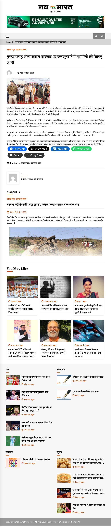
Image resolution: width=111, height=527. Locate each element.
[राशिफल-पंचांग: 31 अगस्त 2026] (13, 463)
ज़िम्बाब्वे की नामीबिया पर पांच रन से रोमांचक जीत (36, 378)
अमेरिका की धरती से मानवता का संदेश (88, 376)
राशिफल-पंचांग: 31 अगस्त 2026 (36, 459)
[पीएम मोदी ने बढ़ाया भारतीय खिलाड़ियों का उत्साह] (13, 426)
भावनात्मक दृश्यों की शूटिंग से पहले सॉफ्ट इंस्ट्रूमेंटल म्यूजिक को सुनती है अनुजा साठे (88, 309)
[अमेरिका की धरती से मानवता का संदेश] (64, 380)
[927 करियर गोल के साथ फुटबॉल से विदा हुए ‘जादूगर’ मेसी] (13, 410)
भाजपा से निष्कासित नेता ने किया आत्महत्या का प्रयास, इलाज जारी (55, 307)
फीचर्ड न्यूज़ (11, 49)
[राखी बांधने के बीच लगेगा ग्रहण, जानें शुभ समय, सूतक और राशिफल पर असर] (64, 493)
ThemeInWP (75, 522)
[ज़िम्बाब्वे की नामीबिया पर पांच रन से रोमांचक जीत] (13, 380)
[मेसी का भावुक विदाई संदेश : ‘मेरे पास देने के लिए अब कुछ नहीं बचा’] (13, 441)
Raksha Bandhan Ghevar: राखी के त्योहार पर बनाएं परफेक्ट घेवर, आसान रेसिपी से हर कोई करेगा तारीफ (88, 476)
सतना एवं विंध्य (21, 49)
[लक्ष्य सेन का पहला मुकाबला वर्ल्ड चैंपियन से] (13, 395)
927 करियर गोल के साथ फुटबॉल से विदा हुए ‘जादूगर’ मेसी (37, 409)
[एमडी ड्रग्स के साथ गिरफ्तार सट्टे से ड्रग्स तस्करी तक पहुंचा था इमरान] (88, 331)
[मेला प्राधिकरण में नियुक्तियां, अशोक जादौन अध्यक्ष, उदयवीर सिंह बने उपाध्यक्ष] (55, 331)
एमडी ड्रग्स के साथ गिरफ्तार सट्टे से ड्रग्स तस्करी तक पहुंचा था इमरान (88, 353)
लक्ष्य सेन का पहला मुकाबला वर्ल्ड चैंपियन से (35, 394)
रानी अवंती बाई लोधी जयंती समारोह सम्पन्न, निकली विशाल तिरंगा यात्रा (20, 309)
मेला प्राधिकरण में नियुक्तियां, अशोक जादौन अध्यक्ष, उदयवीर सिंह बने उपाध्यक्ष (53, 353)
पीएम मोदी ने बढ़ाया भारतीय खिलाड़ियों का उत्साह (37, 424)
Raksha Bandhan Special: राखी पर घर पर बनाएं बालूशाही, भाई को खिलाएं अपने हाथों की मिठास (88, 461)
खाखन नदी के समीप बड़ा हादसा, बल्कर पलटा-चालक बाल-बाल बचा (43, 204)
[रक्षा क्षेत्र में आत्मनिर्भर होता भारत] (64, 395)
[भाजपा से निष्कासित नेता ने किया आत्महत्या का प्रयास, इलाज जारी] (55, 287)
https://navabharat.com (32, 179)
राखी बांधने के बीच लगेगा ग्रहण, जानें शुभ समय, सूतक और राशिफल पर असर (88, 491)
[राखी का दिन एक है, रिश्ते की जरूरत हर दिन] (64, 508)
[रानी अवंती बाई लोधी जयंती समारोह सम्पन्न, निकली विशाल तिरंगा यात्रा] (22, 287)
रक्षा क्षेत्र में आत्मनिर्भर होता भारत (86, 391)
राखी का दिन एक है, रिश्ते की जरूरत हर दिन (89, 506)
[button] (96, 36)
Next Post (12, 192)
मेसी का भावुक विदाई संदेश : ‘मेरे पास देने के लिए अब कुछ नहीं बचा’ (36, 439)
